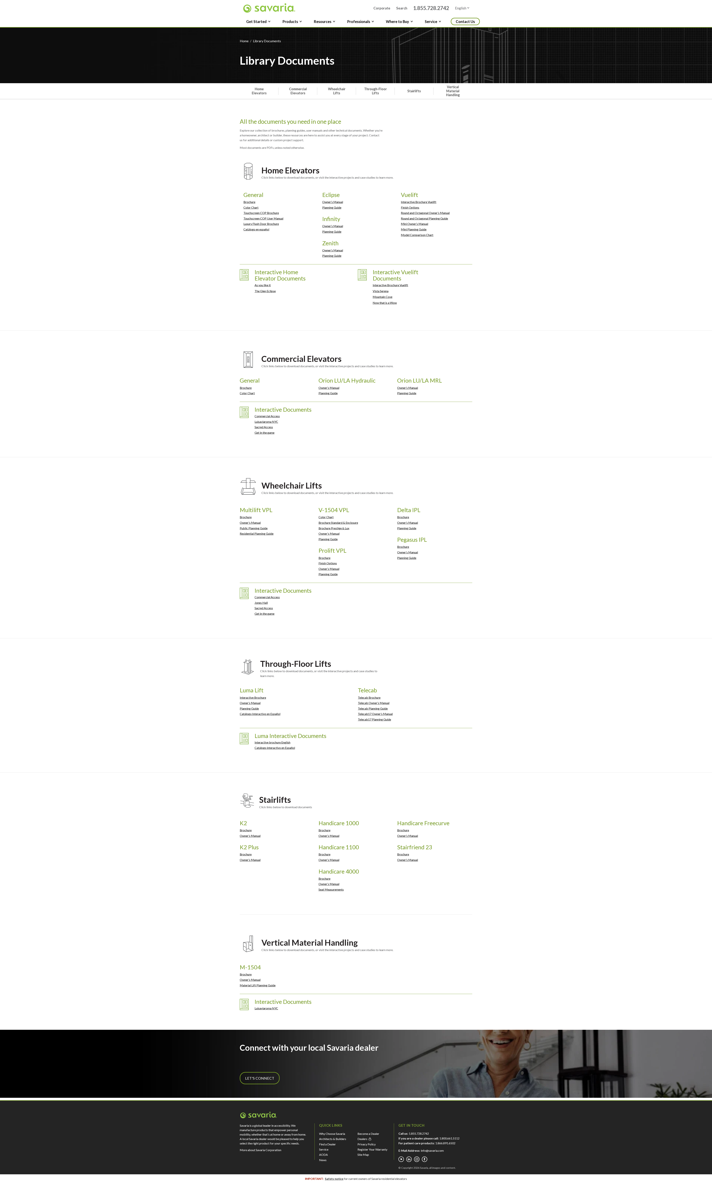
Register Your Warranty (372, 1149)
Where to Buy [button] (397, 21)
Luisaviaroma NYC (266, 421)
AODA (323, 1154)
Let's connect (259, 1078)
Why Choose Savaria (332, 1133)
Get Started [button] (256, 21)
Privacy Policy (366, 1144)
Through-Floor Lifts (375, 91)
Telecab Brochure (369, 697)
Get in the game (264, 432)
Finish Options (410, 207)
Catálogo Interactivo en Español (260, 714)
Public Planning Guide (254, 528)
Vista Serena (380, 291)
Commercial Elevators (298, 91)
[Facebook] (424, 1159)
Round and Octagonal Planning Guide (424, 218)
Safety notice (334, 1178)
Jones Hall (261, 602)
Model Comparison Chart (417, 235)
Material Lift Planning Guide (258, 985)
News (323, 1160)
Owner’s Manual (332, 202)
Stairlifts (414, 91)
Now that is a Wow (385, 302)
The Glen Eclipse (265, 291)
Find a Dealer (327, 1144)
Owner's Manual (250, 522)
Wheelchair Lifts (336, 91)
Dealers (362, 1139)
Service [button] (431, 21)
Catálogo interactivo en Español (275, 747)
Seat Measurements (331, 889)
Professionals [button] (358, 21)
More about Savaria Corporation (260, 1150)
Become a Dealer (368, 1133)
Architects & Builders (332, 1139)
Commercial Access (267, 416)
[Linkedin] (409, 1159)
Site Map (363, 1154)
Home (244, 41)
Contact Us (465, 21)
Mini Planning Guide (413, 229)
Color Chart (250, 207)
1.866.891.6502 (445, 1143)
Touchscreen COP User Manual (263, 218)
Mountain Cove (382, 296)
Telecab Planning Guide (373, 708)
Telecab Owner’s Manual (373, 703)
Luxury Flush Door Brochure (261, 223)
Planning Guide (331, 207)
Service (323, 1149)
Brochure (249, 202)
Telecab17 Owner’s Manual (375, 714)
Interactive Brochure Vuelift (418, 202)
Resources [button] (322, 21)
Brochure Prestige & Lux (334, 528)
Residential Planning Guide (256, 533)
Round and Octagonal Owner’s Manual (425, 213)
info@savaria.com (432, 1150)
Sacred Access (264, 427)
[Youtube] (401, 1159)
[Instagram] (417, 1159)
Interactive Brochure (253, 697)
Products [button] (290, 21)
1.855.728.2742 (431, 8)
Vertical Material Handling (453, 91)
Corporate (381, 8)
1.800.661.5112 (449, 1138)
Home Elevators (259, 91)
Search (401, 8)
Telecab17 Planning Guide (374, 719)
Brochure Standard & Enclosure (338, 522)
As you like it (263, 285)
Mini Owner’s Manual (414, 223)
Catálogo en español (256, 229)
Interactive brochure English (272, 742)
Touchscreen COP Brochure (261, 213)
